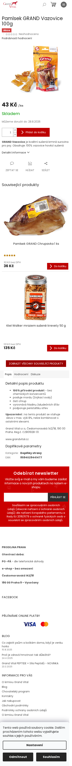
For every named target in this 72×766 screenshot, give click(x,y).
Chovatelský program (16, 691)
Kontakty (7, 696)
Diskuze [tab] (35, 374)
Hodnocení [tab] (21, 374)
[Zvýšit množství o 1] (15, 130)
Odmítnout (18, 757)
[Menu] (63, 4)
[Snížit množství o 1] (15, 134)
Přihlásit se (58, 497)
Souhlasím (51, 757)
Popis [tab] (8, 374)
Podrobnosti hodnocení (17, 38)
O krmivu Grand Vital (15, 682)
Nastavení (34, 745)
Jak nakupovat (11, 701)
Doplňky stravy (31, 453)
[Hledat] (44, 4)
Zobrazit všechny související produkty (36, 363)
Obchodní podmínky (15, 705)
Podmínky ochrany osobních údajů (24, 710)
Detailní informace (14, 152)
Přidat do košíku (36, 132)
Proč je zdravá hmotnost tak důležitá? (26, 655)
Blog (4, 687)
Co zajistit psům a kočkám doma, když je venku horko (32, 644)
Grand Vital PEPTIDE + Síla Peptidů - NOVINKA (30, 663)
